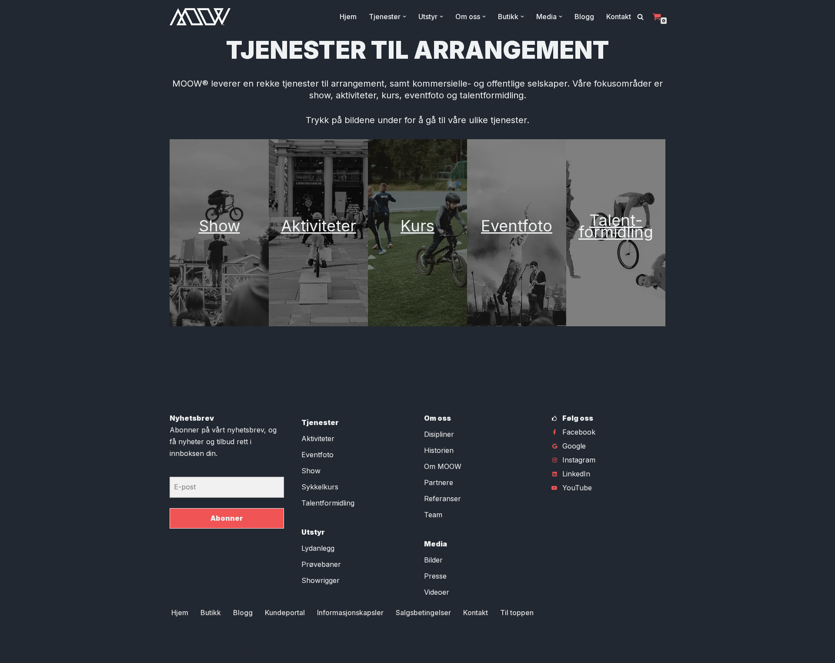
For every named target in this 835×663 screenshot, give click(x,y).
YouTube (577, 487)
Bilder (433, 560)
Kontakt (618, 16)
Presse (435, 576)
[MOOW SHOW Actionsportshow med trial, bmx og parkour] (200, 17)
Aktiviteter (318, 225)
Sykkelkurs (319, 486)
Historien (439, 450)
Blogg (584, 16)
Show (219, 225)
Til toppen (517, 612)
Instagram (578, 459)
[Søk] (640, 16)
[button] (404, 16)
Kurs (417, 225)
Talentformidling (327, 503)
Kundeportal (285, 612)
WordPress (246, 651)
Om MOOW (442, 466)
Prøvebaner (321, 564)
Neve (178, 651)
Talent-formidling (615, 226)
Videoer (436, 592)
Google (574, 446)
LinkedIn (576, 473)
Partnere (438, 482)
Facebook (578, 432)
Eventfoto (516, 225)
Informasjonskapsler (350, 612)
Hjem (348, 16)
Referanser (442, 498)
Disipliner (439, 434)
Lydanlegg (317, 548)
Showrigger (320, 580)
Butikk (210, 612)
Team (433, 514)
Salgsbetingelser (423, 612)
